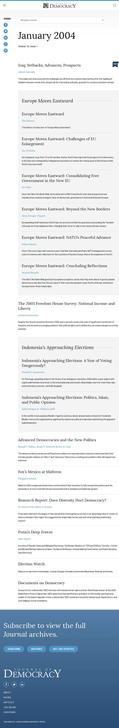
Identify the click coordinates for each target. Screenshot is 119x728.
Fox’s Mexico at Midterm (39, 471)
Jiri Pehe (26, 187)
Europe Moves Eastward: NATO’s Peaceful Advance (66, 237)
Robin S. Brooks (43, 507)
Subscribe (14, 649)
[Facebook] (6, 684)
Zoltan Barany (29, 244)
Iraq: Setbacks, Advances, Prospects (49, 65)
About (7, 692)
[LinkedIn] (22, 684)
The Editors (28, 120)
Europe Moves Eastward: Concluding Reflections (64, 265)
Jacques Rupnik (30, 272)
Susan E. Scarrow (45, 446)
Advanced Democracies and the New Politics (57, 440)
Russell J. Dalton (26, 446)
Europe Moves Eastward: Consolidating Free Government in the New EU (60, 178)
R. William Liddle (46, 409)
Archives (36, 649)
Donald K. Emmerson (33, 372)
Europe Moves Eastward (43, 114)
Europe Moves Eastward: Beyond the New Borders (66, 209)
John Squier (24, 538)
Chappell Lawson (27, 478)
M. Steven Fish (26, 507)
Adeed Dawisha (26, 72)
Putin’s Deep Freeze (35, 532)
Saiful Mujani (29, 409)
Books (7, 697)
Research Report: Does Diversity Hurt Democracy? (62, 500)
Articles (9, 702)
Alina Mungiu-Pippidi (33, 215)
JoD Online (10, 707)
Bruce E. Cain (63, 446)
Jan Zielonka (28, 150)
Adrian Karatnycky (28, 315)
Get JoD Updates (63, 649)
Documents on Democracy (41, 583)
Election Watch (31, 564)
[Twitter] (14, 684)
